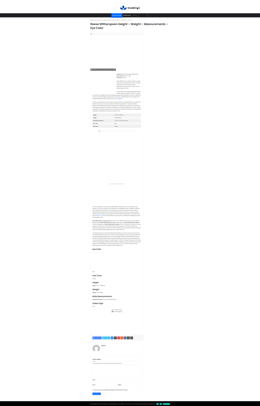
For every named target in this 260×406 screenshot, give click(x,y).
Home (92, 20)
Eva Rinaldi (94, 69)
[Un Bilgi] (130, 8)
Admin (103, 345)
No (160, 403)
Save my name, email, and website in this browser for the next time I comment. (111, 389)
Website (119, 384)
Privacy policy (166, 403)
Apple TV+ (99, 215)
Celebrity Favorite (127, 15)
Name (94, 379)
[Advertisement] (103, 82)
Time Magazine (118, 98)
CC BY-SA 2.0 (99, 69)
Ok (157, 403)
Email (94, 384)
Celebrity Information (116, 15)
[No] (258, 404)
